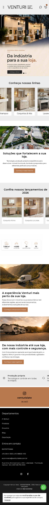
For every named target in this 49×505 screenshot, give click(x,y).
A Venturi (5, 419)
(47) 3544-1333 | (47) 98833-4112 (14, 454)
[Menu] (4, 7)
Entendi (7, 500)
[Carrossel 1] (24, 45)
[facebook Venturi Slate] (28, 474)
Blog (3, 433)
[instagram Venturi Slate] (21, 474)
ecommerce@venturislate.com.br (14, 458)
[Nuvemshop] (24, 489)
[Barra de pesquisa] (40, 7)
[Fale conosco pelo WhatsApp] (43, 487)
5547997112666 (7, 449)
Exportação (6, 437)
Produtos (5, 423)
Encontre (5, 428)
